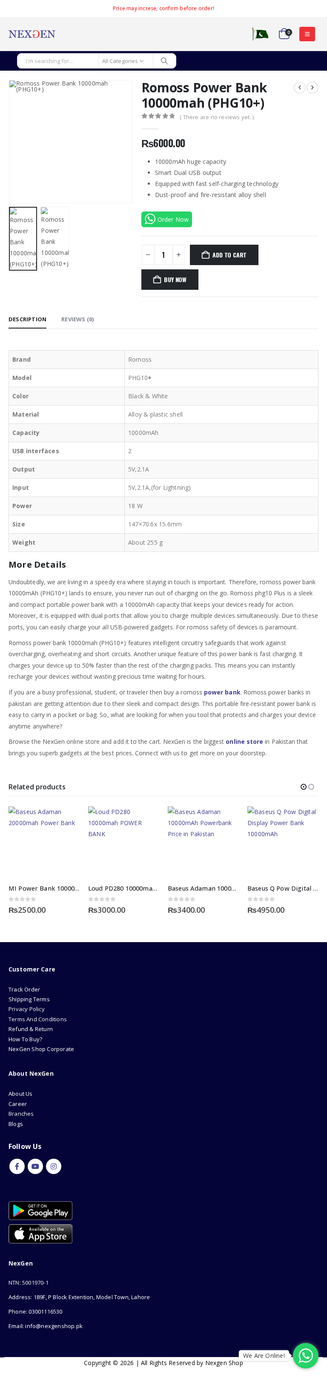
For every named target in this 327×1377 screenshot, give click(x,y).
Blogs (16, 1124)
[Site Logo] (32, 34)
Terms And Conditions (38, 1019)
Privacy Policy (27, 1009)
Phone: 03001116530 (36, 1311)
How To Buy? (25, 1039)
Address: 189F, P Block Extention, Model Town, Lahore (79, 1297)
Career (18, 1104)
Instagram (53, 1166)
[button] (307, 34)
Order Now (173, 219)
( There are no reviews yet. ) (217, 117)
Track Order (24, 989)
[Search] (164, 61)
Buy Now (175, 279)
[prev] (300, 88)
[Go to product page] (44, 841)
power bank (222, 692)
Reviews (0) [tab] (77, 319)
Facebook (17, 1166)
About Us (21, 1093)
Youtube (35, 1166)
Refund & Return (31, 1029)
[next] (312, 88)
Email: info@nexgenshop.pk (46, 1326)
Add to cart (229, 254)
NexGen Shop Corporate (41, 1049)
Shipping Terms (29, 999)
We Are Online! (264, 1355)
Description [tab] (27, 319)
